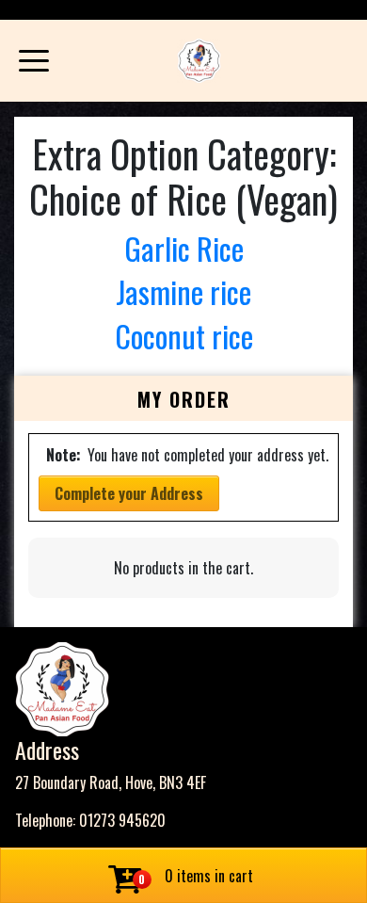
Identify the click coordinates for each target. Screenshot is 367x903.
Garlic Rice (184, 248)
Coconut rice (184, 336)
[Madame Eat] (199, 61)
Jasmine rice (183, 291)
